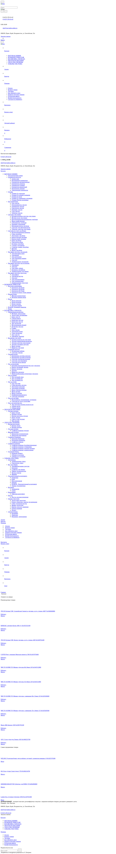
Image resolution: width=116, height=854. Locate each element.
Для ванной (15, 255)
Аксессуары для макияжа (19, 315)
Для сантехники (17, 257)
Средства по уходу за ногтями (21, 401)
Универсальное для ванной (20, 261)
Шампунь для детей (18, 348)
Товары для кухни (14, 499)
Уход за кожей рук (17, 380)
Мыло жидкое (16, 391)
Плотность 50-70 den (18, 291)
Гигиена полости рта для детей (21, 339)
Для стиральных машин (19, 258)
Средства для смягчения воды (21, 227)
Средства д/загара (17, 352)
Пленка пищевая (17, 508)
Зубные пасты (16, 406)
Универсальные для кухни (20, 283)
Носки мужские (16, 302)
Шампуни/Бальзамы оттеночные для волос (25, 373)
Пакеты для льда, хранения (20, 507)
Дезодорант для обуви (18, 235)
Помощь (3, 523)
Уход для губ (15, 335)
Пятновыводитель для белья (20, 226)
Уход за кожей (12, 375)
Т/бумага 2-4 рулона (18, 455)
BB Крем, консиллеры (18, 313)
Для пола (14, 266)
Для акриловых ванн (18, 253)
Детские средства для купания (21, 343)
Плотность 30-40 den (18, 289)
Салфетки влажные (14, 443)
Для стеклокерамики (18, 279)
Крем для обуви (16, 240)
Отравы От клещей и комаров (21, 195)
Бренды (3, 521)
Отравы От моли (17, 196)
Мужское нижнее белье (19, 297)
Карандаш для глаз (17, 320)
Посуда (10, 495)
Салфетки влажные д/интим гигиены (23, 448)
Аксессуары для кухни (19, 500)
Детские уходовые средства (20, 344)
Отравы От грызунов (18, 193)
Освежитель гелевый (18, 185)
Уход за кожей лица (18, 377)
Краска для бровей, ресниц (20, 367)
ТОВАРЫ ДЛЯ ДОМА (15, 64)
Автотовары (12, 460)
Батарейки (15, 513)
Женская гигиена (13, 432)
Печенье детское (17, 414)
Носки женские (16, 300)
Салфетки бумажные (14, 437)
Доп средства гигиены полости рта (22, 404)
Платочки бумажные (18, 438)
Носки (10, 299)
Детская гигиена (13, 429)
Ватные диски (16, 425)
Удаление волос (13, 354)
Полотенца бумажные (18, 440)
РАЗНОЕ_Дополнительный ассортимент (24, 484)
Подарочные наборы (18, 351)
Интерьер (11, 487)
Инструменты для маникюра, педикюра (24, 399)
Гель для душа (16, 383)
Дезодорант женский (18, 386)
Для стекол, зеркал (17, 268)
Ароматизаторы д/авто (19, 461)
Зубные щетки (16, 408)
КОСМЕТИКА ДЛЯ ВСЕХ (16, 59)
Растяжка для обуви (18, 244)
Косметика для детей (14, 338)
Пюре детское (16, 417)
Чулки (10, 309)
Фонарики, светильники (19, 516)
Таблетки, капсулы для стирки (21, 229)
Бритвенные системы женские (21, 356)
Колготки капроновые (15, 286)
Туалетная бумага (13, 451)
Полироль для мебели (18, 270)
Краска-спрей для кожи (19, 239)
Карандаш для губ (17, 322)
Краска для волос (17, 369)
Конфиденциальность (14, 98)
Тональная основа (17, 331)
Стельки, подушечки (18, 245)
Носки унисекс (16, 304)
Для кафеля (15, 274)
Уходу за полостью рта (15, 403)
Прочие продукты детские (20, 416)
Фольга (14, 510)
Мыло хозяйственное (18, 221)
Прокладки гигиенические (20, 434)
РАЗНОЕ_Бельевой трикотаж (17, 307)
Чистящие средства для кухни (17, 273)
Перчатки (15, 468)
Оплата (10, 88)
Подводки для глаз (17, 326)
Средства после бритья (19, 362)
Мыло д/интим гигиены (19, 390)
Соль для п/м (16, 211)
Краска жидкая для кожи (19, 237)
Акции (3, 519)
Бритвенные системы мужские (21, 357)
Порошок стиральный (18, 224)
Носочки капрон (17, 305)
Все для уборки (13, 464)
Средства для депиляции (19, 361)
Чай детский (15, 421)
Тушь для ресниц (17, 333)
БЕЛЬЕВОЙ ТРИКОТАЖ (16, 57)
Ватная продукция (14, 424)
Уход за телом (12, 382)
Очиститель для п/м (18, 208)
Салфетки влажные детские (20, 430)
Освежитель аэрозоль (18, 183)
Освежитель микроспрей (19, 187)
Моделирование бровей (19, 325)
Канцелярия (12, 492)
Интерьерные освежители (20, 180)
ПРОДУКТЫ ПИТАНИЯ (16, 60)
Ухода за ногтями (13, 398)
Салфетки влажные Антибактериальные (24, 445)
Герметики (15, 477)
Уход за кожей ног (17, 378)
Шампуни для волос (18, 372)
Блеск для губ (16, 317)
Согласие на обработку (15, 99)
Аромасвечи (15, 489)
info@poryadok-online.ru (10, 28)
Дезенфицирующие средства (20, 466)
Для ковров (15, 265)
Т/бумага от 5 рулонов (18, 456)
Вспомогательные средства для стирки (24, 216)
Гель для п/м (15, 203)
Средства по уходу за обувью (17, 231)
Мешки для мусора (17, 505)
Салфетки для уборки (18, 469)
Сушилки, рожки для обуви (20, 247)
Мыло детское (16, 346)
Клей (13, 479)
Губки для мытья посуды (19, 503)
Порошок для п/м (17, 209)
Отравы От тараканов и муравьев (22, 198)
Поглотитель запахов (18, 188)
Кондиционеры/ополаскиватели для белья (25, 219)
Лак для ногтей (16, 323)
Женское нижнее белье (19, 296)
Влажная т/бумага (17, 453)
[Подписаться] (20, 850)
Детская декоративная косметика (22, 341)
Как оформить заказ (14, 93)
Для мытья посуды (17, 276)
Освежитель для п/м (18, 206)
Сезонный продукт (14, 349)
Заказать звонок (6, 36)
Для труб (14, 260)
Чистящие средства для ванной (18, 252)
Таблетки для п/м (17, 213)
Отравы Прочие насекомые (20, 200)
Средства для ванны (18, 396)
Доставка (11, 91)
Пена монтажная (17, 481)
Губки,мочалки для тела (19, 385)
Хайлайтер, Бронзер (18, 336)
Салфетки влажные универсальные (22, 450)
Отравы (10, 192)
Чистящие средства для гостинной (19, 263)
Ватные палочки (17, 427)
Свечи (13, 490)
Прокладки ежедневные (19, 435)
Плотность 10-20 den (18, 287)
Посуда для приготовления (20, 497)
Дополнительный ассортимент (17, 476)
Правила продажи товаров (16, 94)
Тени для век (16, 330)
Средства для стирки (14, 214)
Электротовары (13, 512)
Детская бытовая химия (15, 175)
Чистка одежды (16, 473)
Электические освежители (20, 190)
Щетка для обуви (17, 250)
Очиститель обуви (17, 242)
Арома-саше (15, 179)
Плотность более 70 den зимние (21, 292)
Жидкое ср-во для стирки (19, 218)
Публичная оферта (13, 96)
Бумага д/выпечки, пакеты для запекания (24, 502)
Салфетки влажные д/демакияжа (22, 447)
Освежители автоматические (21, 182)
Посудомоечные (13, 201)
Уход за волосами (13, 364)
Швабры (14, 474)
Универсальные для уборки (20, 271)
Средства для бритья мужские (21, 359)
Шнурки (14, 248)
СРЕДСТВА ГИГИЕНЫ (15, 62)
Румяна (14, 328)
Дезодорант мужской (18, 388)
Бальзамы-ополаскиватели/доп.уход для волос (26, 365)
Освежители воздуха (14, 177)
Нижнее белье (12, 294)
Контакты (4, 542)
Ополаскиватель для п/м (19, 205)
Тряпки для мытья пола (19, 471)
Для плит (14, 278)
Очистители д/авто (17, 463)
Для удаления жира (17, 281)
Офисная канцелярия (18, 494)
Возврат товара (12, 89)
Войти (3, 40)
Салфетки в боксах (17, 442)
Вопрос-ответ (5, 543)
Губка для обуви (17, 234)
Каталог (3, 171)
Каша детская (16, 412)
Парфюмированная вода (19, 395)
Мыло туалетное (17, 393)
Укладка (14, 370)
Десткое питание (13, 411)
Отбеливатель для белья (19, 222)
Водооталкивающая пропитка (21, 232)
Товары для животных (18, 486)
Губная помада (16, 318)
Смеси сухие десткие (18, 419)
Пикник (14, 482)
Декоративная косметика (16, 312)
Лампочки (15, 515)
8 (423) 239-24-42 (8, 19)
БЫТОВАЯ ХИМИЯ (14, 55)
